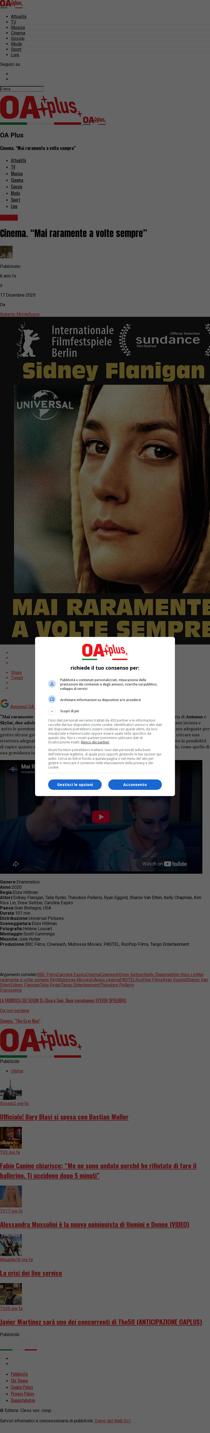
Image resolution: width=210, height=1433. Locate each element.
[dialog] (105, 716)
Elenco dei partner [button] (95, 742)
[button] (105, 711)
